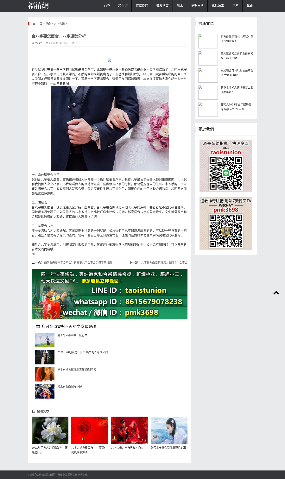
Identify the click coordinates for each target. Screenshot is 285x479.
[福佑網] (47, 6)
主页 (39, 23)
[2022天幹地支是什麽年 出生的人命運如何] (44, 357)
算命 (250, 5)
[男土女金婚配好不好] (44, 391)
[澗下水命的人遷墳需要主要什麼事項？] (208, 92)
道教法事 (162, 5)
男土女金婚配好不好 (69, 386)
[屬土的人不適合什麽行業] (44, 340)
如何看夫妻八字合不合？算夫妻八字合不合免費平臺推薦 (78, 262)
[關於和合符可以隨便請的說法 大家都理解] (208, 75)
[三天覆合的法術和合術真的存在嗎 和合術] (208, 58)
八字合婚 (59, 23)
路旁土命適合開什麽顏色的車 (168, 447)
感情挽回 (142, 5)
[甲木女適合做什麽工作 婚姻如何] (44, 374)
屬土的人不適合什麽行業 (72, 335)
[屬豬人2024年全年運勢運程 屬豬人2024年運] (208, 109)
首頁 (107, 5)
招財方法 (197, 5)
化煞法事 (218, 5)
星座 (235, 5)
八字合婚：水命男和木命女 (127, 447)
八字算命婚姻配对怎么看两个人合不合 (164, 262)
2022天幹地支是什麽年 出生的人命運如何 (82, 352)
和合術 (123, 5)
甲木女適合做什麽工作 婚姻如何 (76, 369)
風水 (180, 5)
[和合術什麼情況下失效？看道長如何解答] (208, 41)
